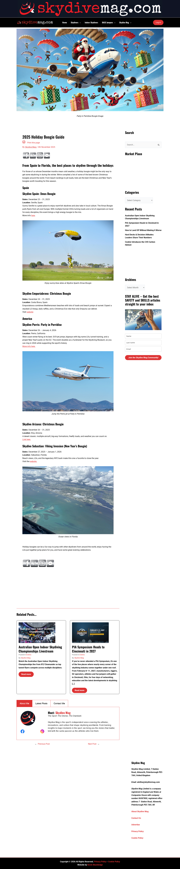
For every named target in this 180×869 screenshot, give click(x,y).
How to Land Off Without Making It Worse (143, 230)
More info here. (28, 346)
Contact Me (59, 703)
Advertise (135, 825)
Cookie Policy (137, 838)
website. (33, 461)
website (30, 312)
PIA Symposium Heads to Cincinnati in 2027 (88, 649)
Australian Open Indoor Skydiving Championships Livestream (40, 649)
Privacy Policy (137, 831)
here (33, 215)
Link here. (26, 439)
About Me (24, 703)
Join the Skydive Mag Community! (143, 357)
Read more (26, 674)
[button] (79, 22)
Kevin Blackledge (95, 865)
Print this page (33, 142)
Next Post (92, 744)
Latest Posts (41, 703)
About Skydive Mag (140, 811)
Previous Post (44, 744)
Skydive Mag (25, 658)
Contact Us (136, 818)
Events (28, 655)
